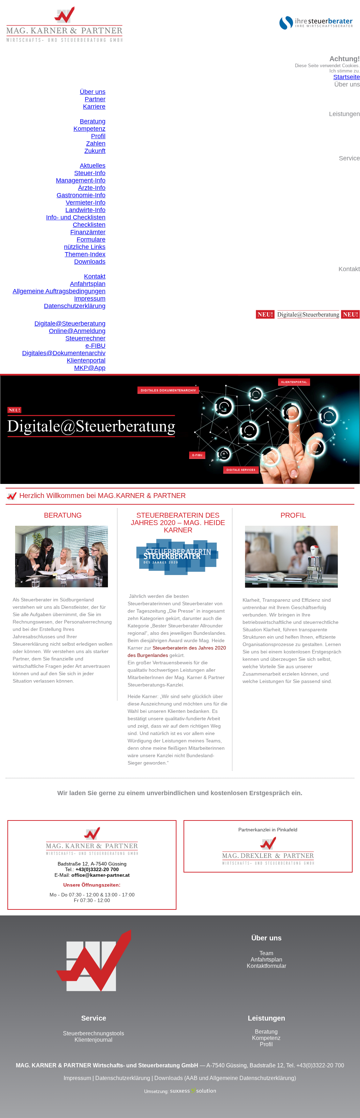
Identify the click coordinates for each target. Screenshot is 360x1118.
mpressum (78, 1078)
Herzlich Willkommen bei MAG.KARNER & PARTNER (102, 495)
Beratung (266, 1032)
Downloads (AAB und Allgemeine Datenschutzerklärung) (225, 1078)
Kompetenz (266, 1038)
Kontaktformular (266, 966)
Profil (266, 1044)
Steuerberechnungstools (93, 1033)
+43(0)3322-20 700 (320, 1065)
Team (266, 953)
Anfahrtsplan (266, 960)
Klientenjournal (93, 1040)
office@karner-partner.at (100, 875)
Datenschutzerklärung (122, 1078)
